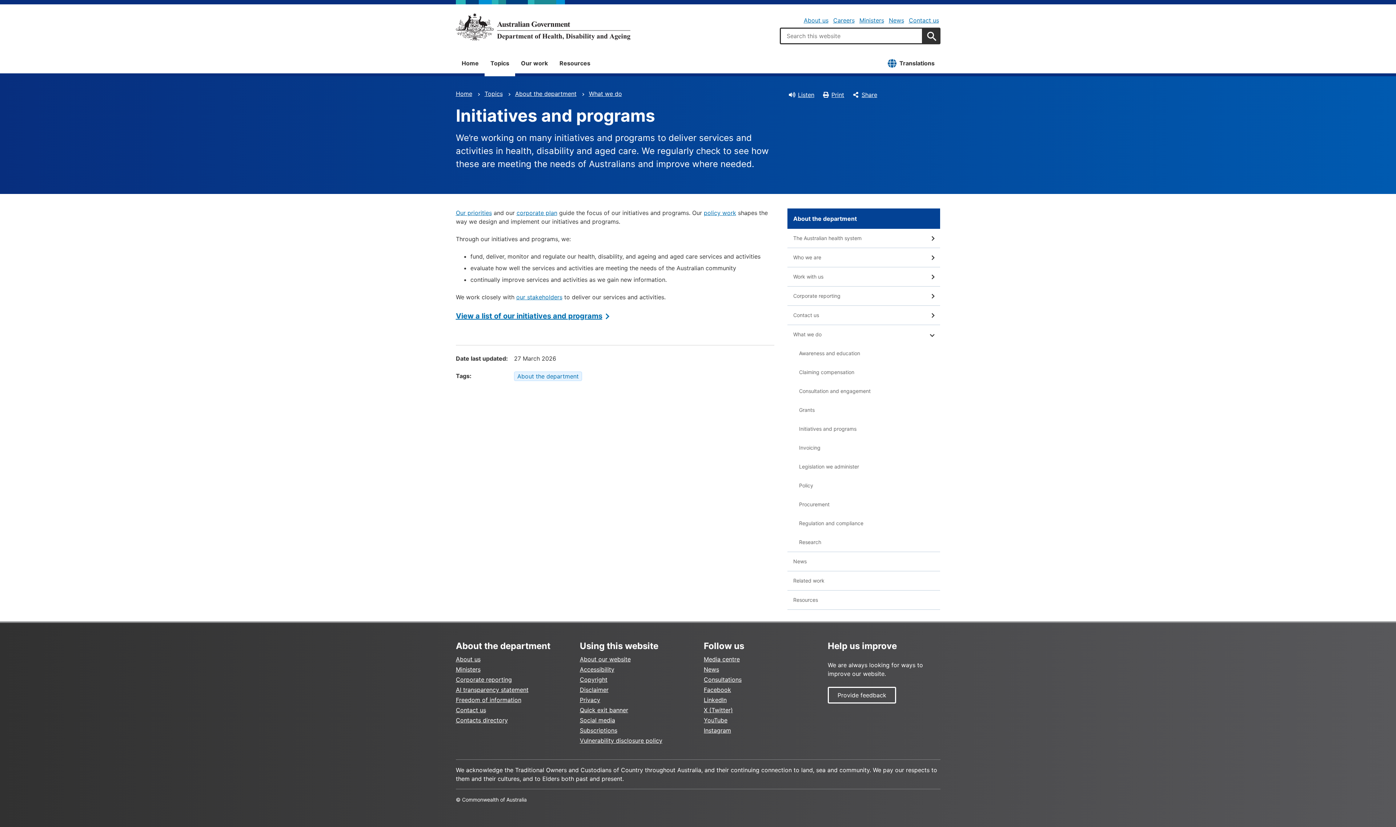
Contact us (924, 20)
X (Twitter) (718, 710)
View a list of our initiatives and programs (529, 316)
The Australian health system (827, 238)
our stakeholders (539, 297)
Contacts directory (482, 720)
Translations (917, 63)
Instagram (717, 730)
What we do (605, 93)
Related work (809, 580)
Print (837, 94)
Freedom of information (488, 700)
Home (470, 63)
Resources (574, 63)
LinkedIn (715, 700)
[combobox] (851, 36)
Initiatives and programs (828, 429)
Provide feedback (862, 695)
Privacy (590, 700)
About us (816, 20)
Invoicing (810, 448)
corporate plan (537, 212)
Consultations (723, 679)
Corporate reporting (817, 296)
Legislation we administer (829, 466)
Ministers (871, 20)
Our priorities (474, 212)
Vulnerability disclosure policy (621, 740)
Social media (597, 720)
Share (869, 94)
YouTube (715, 720)
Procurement (814, 504)
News (896, 20)
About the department (546, 93)
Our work (534, 63)
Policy (806, 485)
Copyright (593, 679)
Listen (806, 94)
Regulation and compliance (831, 523)
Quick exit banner (604, 710)
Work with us (808, 276)
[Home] (543, 27)
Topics (499, 63)
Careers (844, 20)
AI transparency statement (492, 689)
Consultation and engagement (835, 391)
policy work (720, 212)
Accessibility (597, 669)
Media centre (722, 659)
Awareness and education (829, 353)
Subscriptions (598, 730)
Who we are (807, 257)
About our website (605, 659)
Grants (807, 410)
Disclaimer (594, 689)
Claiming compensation (826, 372)
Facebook (717, 689)
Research (810, 542)
